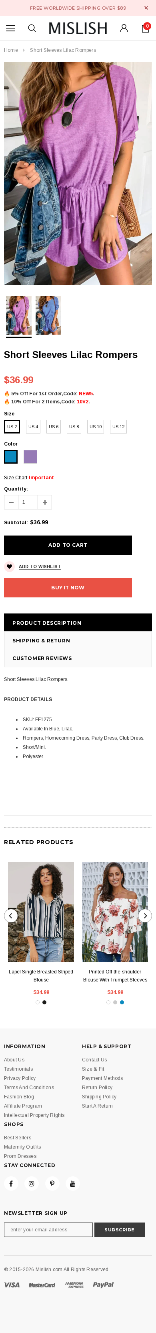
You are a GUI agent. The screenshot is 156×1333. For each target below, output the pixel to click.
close (146, 8)
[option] (78, 173)
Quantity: (16, 489)
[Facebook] (11, 1183)
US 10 (96, 426)
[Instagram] (31, 1183)
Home (11, 50)
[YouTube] (73, 1183)
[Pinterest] (52, 1183)
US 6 (53, 426)
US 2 (12, 426)
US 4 (33, 426)
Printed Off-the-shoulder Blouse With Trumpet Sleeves (115, 976)
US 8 (74, 426)
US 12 (118, 426)
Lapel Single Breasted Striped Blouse (41, 976)
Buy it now (67, 588)
